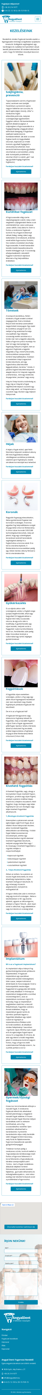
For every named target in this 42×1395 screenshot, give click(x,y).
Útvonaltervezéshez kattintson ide (21, 1227)
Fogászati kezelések (10, 1339)
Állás (3, 1345)
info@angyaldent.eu (12, 1378)
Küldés (21, 1302)
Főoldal (4, 1335)
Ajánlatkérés (21, 171)
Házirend (5, 1342)
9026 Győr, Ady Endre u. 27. (14, 1369)
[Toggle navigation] (37, 19)
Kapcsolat (5, 1349)
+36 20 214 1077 (10, 7)
